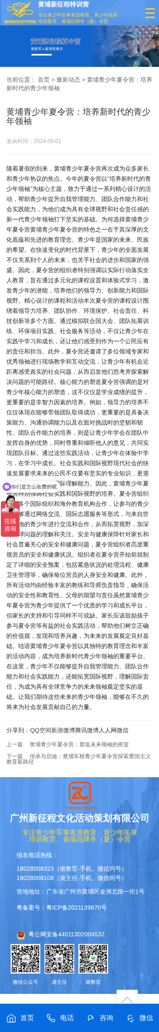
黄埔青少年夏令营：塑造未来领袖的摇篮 (79, 744)
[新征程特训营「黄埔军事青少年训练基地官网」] (20, 13)
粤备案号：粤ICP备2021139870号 (62, 907)
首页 (44, 79)
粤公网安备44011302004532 (66, 934)
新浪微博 (63, 730)
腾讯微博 (87, 730)
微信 (122, 730)
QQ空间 (40, 730)
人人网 (108, 730)
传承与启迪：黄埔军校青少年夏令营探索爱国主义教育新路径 (78, 759)
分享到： (18, 730)
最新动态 (68, 79)
